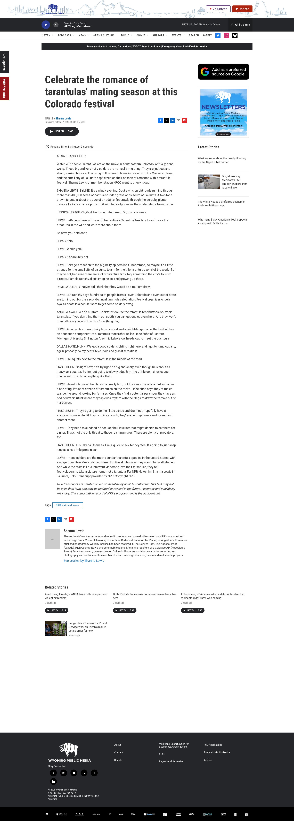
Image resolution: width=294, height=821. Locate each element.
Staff (162, 753)
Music (125, 35)
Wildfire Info (4, 88)
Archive (208, 760)
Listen (46, 35)
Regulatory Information (171, 761)
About (141, 35)
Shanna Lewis (63, 118)
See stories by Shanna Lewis (84, 561)
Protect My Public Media (217, 752)
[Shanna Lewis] (52, 539)
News (82, 35)
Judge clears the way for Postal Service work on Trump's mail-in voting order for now (88, 627)
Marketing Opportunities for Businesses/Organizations (174, 745)
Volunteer (220, 9)
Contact (118, 752)
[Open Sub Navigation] (53, 35)
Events (177, 35)
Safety (207, 35)
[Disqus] (147, 686)
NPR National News (67, 505)
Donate (244, 9)
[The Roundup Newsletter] (223, 112)
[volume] (56, 25)
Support (158, 35)
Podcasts (64, 35)
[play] (45, 25)
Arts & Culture (103, 35)
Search (194, 35)
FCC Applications (213, 745)
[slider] (61, 24)
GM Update (4, 62)
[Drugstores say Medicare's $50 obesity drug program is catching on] (209, 182)
